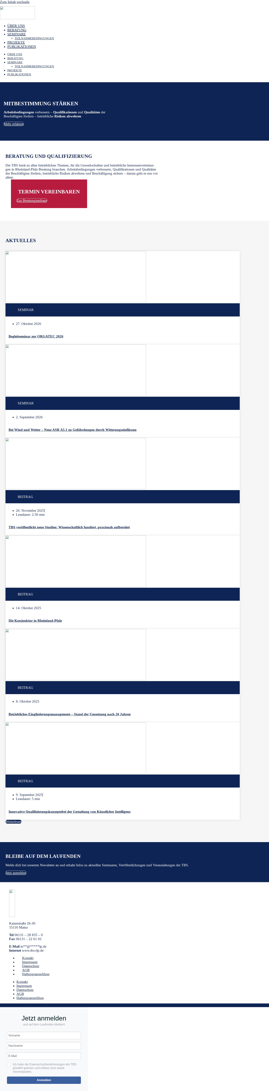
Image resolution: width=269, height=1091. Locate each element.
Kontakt (27, 958)
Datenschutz (30, 966)
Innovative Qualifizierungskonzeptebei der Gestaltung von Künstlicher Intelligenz (69, 812)
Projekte (16, 42)
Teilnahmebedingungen (34, 38)
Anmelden (44, 1080)
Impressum (30, 962)
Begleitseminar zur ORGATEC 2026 (36, 336)
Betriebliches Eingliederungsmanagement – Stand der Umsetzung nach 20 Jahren (70, 714)
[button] (13, 822)
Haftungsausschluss (35, 974)
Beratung (16, 30)
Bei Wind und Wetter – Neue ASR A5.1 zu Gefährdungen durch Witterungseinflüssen (73, 430)
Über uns (16, 26)
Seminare (16, 34)
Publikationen (21, 47)
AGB (26, 970)
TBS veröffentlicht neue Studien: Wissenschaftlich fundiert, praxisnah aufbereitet (69, 527)
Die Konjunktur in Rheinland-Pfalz (35, 621)
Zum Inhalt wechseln (14, 2)
